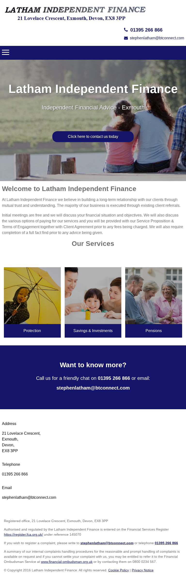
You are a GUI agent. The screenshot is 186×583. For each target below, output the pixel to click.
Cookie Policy (118, 570)
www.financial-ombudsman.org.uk (67, 562)
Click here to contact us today (93, 136)
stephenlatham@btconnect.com (157, 38)
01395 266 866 (146, 30)
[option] (93, 120)
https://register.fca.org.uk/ (23, 534)
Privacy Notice (143, 570)
